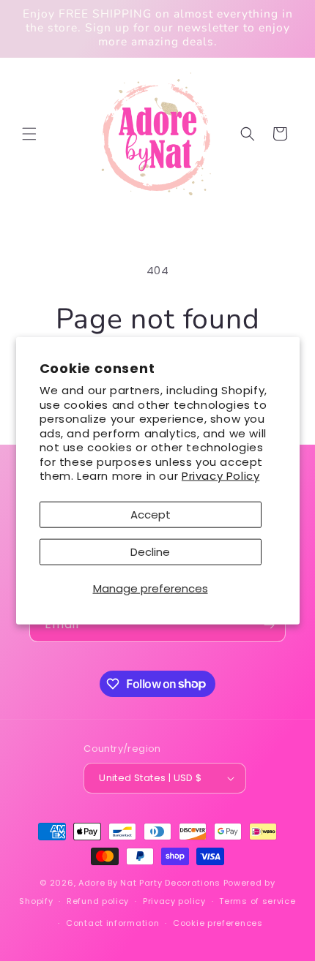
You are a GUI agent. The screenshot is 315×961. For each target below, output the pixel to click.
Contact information (112, 923)
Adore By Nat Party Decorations (149, 883)
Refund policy (98, 901)
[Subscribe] (269, 625)
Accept (150, 513)
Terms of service (257, 901)
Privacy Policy (220, 475)
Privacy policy (174, 901)
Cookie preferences (218, 923)
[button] (29, 134)
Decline (150, 551)
